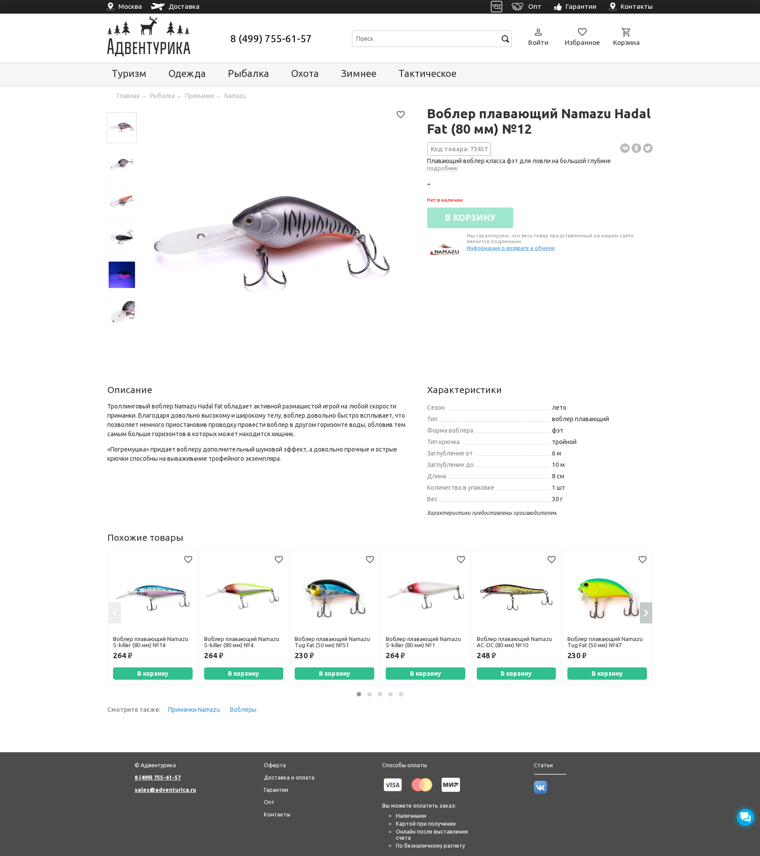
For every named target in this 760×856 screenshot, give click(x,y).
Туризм (129, 73)
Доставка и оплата (289, 777)
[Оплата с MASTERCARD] (421, 793)
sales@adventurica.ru (165, 790)
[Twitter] (648, 148)
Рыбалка (248, 73)
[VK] (497, 7)
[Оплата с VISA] (392, 793)
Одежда (187, 73)
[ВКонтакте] (625, 148)
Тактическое (427, 73)
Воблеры (243, 709)
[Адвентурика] (167, 38)
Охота (305, 73)
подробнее (442, 168)
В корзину (152, 673)
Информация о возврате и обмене (511, 248)
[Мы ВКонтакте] (540, 792)
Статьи (543, 765)
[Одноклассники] (636, 148)
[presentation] (115, 612)
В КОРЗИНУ (470, 217)
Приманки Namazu (194, 709)
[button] (359, 694)
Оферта (275, 765)
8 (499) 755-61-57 (271, 38)
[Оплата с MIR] (450, 793)
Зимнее (358, 73)
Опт (269, 802)
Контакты (277, 814)
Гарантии (276, 790)
